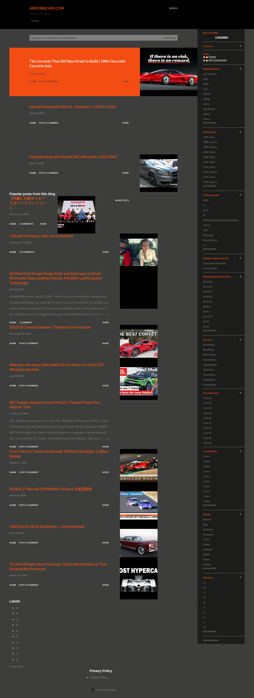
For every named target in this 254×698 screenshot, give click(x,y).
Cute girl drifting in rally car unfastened (41, 236)
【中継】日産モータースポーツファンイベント (27, 203)
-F (16, 636)
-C (16, 619)
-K (16, 659)
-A (16, 607)
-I (16, 653)
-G (17, 642)
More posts (122, 200)
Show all (170, 37)
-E (16, 630)
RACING (35, 21)
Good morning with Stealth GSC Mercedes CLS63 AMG (73, 157)
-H (16, 648)
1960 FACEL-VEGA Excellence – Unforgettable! (47, 526)
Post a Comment (49, 81)
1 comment (25, 322)
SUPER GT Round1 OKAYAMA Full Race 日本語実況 (50, 489)
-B (16, 613)
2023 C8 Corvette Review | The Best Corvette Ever (50, 327)
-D (16, 625)
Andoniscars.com (46, 8)
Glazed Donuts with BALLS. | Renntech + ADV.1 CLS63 (72, 107)
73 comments (26, 252)
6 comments (26, 224)
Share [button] (32, 81)
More (126, 81)
